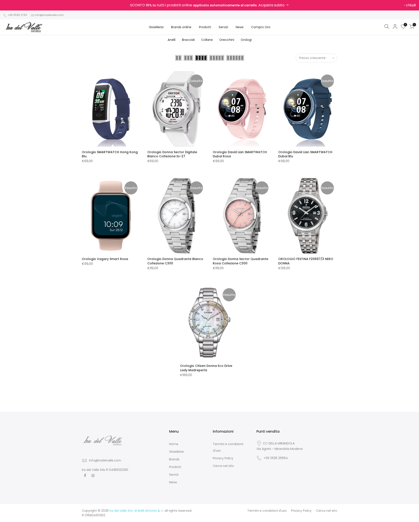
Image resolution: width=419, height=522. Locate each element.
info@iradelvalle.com (49, 15)
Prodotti (205, 27)
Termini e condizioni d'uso (267, 510)
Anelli (171, 40)
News (240, 27)
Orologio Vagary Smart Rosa (105, 259)
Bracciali (188, 40)
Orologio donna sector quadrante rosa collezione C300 (240, 261)
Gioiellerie (176, 451)
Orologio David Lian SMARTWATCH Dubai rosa (240, 154)
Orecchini (226, 40)
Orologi (246, 40)
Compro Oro (260, 27)
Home (173, 444)
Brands (174, 459)
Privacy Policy (223, 458)
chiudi (10, 5)
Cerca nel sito (223, 466)
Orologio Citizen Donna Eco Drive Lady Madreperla (206, 368)
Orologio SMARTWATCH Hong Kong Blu (110, 154)
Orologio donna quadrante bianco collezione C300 (175, 261)
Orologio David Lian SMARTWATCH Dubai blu (305, 154)
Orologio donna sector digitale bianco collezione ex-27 (172, 154)
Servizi (223, 27)
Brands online (181, 27)
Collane (207, 40)
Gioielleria (156, 27)
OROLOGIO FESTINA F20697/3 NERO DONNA (305, 261)
